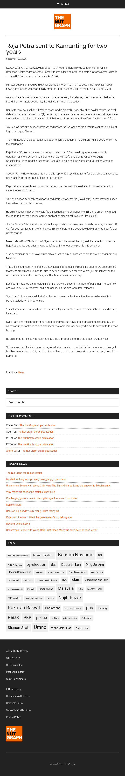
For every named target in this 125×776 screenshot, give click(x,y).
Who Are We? (13, 658)
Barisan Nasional (75, 555)
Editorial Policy (13, 689)
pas (89, 607)
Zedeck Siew (82, 628)
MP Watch (14, 598)
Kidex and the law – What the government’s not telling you (39, 517)
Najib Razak (70, 597)
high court (28, 580)
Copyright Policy (14, 703)
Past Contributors (15, 672)
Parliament (52, 608)
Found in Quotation (78, 572)
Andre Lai (11, 450)
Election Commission (19, 572)
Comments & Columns (18, 696)
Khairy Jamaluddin (15, 589)
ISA (64, 579)
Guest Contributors (16, 679)
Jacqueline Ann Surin (96, 580)
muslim (50, 598)
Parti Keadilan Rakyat (72, 609)
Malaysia (66, 588)
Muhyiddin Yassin (34, 598)
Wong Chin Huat (61, 628)
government (13, 580)
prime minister (70, 618)
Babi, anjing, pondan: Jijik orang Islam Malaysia (32, 511)
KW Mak (30, 589)
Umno (40, 627)
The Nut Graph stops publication (38, 425)
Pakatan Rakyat (24, 607)
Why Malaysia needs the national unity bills (30, 491)
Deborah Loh (71, 565)
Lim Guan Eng (46, 589)
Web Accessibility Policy (18, 710)
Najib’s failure (13, 504)
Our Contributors (14, 665)
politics (55, 618)
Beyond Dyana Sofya (18, 523)
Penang (102, 608)
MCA (80, 589)
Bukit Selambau (15, 565)
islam (75, 579)
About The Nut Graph (17, 651)
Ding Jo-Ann (94, 565)
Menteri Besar (94, 588)
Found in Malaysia (56, 572)
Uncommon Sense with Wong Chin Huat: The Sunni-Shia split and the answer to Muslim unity (58, 485)
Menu (65, 4)
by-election (36, 564)
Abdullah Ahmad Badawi (18, 556)
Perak (13, 617)
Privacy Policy (13, 717)
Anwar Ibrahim (43, 555)
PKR (27, 617)
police (41, 617)
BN (100, 555)
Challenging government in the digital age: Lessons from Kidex (41, 498)
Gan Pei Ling (97, 572)
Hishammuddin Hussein (47, 580)
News (21, 372)
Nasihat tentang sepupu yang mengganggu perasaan (35, 479)
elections (39, 572)
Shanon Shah (18, 627)
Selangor (86, 618)
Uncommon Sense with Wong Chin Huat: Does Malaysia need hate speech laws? (51, 530)
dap (53, 565)
